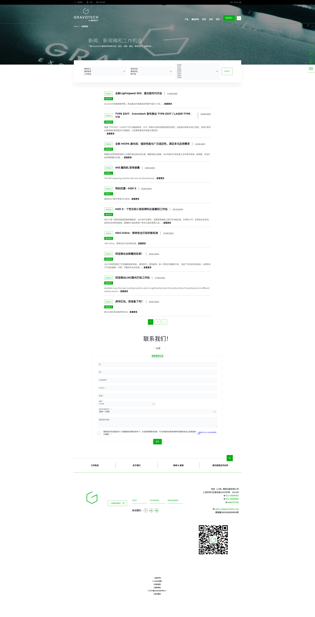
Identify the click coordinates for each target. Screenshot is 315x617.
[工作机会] (103, 74)
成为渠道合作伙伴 (220, 465)
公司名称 (102, 380)
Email (101, 388)
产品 (186, 19)
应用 (204, 19)
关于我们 (137, 465)
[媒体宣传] (103, 71)
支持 (211, 19)
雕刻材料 (195, 19)
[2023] (196, 71)
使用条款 (157, 587)
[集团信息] (149, 71)
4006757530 (233, 502)
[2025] (196, 75)
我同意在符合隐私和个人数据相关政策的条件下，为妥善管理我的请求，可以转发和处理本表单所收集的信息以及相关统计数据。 (149, 433)
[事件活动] (149, 68)
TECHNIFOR (154, 500)
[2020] (196, 65)
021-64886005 (232, 498)
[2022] (196, 69)
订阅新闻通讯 (115, 503)
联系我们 (229, 18)
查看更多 (168, 103)
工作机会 (95, 465)
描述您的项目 (104, 420)
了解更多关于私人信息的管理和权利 (206, 433)
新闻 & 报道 (178, 465)
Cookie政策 (157, 581)
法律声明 (157, 578)
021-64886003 (232, 495)
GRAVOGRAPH (173, 500)
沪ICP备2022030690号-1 (157, 590)
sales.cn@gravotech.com (227, 508)
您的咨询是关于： (105, 409)
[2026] (196, 78)
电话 (100, 396)
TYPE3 (134, 500)
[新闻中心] (103, 68)
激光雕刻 (157, 594)
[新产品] (149, 74)
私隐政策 (157, 584)
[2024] (196, 73)
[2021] (196, 67)
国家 (100, 401)
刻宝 (218, 19)
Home (76, 26)
